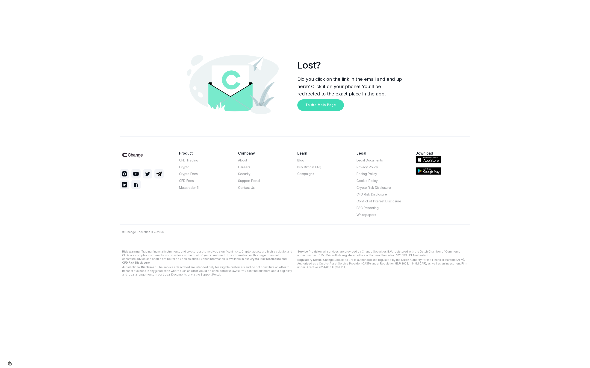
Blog (300, 160)
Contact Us (246, 188)
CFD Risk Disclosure (372, 194)
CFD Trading (188, 160)
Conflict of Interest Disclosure (379, 201)
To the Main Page (320, 105)
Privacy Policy (367, 167)
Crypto (184, 167)
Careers (244, 167)
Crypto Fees (188, 174)
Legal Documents (370, 160)
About (242, 160)
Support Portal (249, 181)
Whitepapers (366, 215)
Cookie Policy (367, 181)
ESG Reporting (368, 208)
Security (244, 174)
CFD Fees (186, 181)
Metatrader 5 (189, 188)
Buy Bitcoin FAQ (309, 167)
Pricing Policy (367, 174)
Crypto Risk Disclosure (374, 188)
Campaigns (305, 174)
